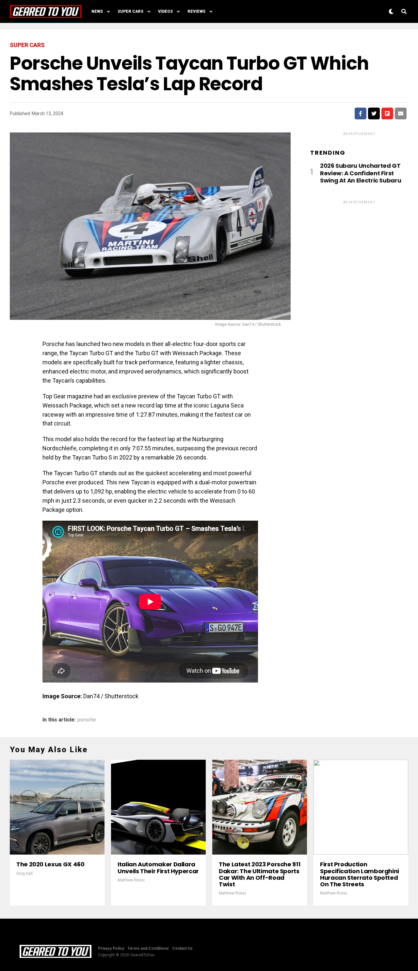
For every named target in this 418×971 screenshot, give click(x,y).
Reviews (196, 11)
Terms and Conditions (148, 948)
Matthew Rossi (131, 880)
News (97, 11)
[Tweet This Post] (374, 113)
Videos (165, 11)
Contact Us (182, 948)
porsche (86, 719)
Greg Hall (24, 873)
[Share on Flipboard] (387, 113)
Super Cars (130, 11)
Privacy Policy (111, 948)
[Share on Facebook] (360, 113)
